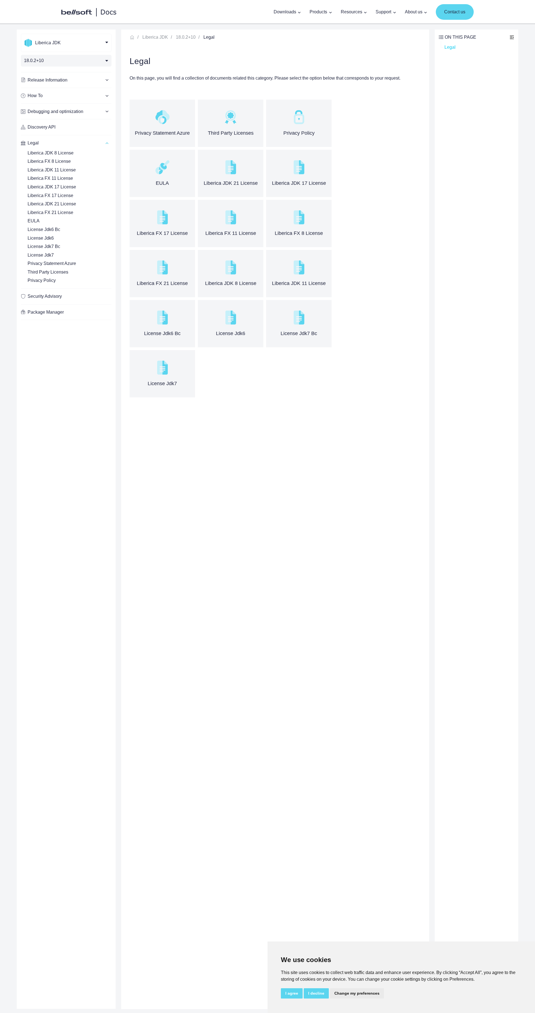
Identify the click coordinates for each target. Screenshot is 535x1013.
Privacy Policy (42, 280)
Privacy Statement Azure (52, 263)
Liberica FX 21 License (50, 212)
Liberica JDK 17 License (52, 187)
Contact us (454, 11)
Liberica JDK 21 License (52, 203)
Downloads (285, 11)
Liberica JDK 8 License (51, 153)
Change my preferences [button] (357, 993)
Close (512, 37)
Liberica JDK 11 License (52, 170)
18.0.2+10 (186, 37)
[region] (66, 519)
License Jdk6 (41, 238)
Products (318, 11)
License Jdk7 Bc (44, 246)
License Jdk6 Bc (44, 229)
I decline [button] (316, 993)
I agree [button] (291, 993)
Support (383, 11)
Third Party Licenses (48, 272)
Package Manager (46, 312)
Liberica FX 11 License (50, 178)
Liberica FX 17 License (50, 195)
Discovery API (41, 127)
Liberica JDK (155, 37)
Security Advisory (45, 296)
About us (413, 11)
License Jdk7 (41, 255)
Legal (450, 47)
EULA (34, 220)
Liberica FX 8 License (49, 161)
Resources (351, 11)
